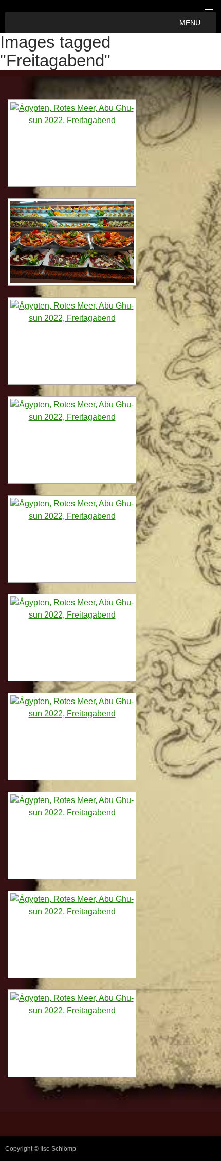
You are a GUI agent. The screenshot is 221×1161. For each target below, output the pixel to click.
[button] (189, 22)
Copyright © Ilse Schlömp (40, 1148)
